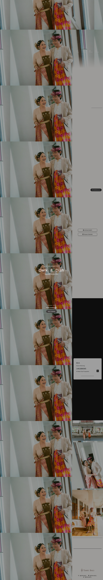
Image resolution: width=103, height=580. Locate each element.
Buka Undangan (51, 311)
